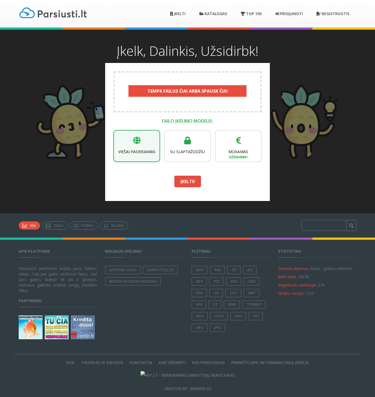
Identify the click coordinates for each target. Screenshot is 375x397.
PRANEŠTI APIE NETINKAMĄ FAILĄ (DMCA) (270, 362)
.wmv (232, 304)
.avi (216, 293)
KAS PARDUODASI (208, 362)
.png (199, 293)
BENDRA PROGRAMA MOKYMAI (133, 281)
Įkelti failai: (287, 276)
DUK (70, 362)
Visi (33, 225)
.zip (234, 270)
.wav (238, 316)
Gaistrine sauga (123, 270)
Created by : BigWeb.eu (187, 388)
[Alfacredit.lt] (83, 327)
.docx (219, 316)
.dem (251, 281)
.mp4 (199, 281)
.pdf (216, 281)
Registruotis (335, 13)
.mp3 (233, 281)
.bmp (251, 293)
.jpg (250, 270)
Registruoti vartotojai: (297, 285)
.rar (217, 270)
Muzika (117, 225)
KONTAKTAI (141, 362)
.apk (198, 304)
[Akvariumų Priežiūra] (31, 327)
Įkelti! (187, 181)
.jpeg (217, 327)
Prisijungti (291, 13)
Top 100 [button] (254, 13)
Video (58, 225)
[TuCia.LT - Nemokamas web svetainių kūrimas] (57, 327)
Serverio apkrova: (293, 268)
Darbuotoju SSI (160, 270)
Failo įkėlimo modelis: (187, 121)
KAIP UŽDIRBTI (172, 362)
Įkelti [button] (180, 13)
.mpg (199, 327)
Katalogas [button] (216, 13)
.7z (214, 304)
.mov (199, 270)
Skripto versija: (291, 293)
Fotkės (87, 225)
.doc (233, 293)
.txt (255, 316)
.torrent (254, 304)
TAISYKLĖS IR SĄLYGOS (102, 362)
